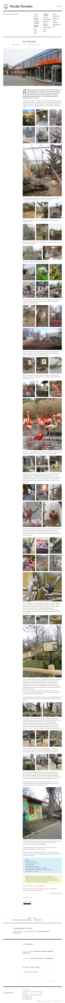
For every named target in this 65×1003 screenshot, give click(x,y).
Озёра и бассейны (45, 24)
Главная (36, 14)
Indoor (44, 31)
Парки (35, 33)
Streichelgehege (45, 748)
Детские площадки (36, 19)
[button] (29, 117)
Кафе (35, 28)
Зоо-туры (50, 852)
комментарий (50, 981)
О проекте (45, 17)
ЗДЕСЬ (56, 778)
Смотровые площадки (36, 22)
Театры (36, 16)
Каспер (34, 783)
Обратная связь (47, 19)
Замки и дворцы (47, 27)
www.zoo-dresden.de (39, 885)
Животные (55, 22)
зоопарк (30, 897)
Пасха (54, 26)
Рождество (55, 18)
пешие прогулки (56, 24)
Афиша (54, 14)
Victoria (24, 44)
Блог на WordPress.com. (8, 992)
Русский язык (56, 16)
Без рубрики (37, 44)
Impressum (45, 21)
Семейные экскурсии (45, 14)
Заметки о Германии (36, 26)
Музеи (35, 30)
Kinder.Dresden (21, 6)
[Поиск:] (32, 993)
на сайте (36, 871)
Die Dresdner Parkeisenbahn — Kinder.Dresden (41, 958)
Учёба (44, 29)
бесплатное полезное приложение (47, 888)
